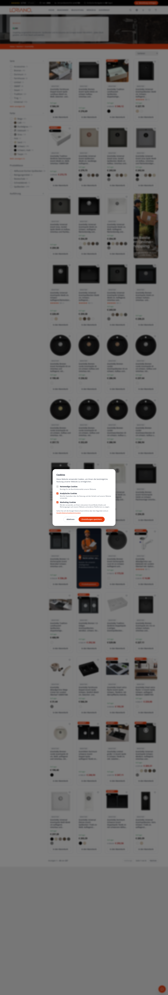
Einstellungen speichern (92, 519)
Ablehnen (71, 519)
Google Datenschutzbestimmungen (68, 513)
